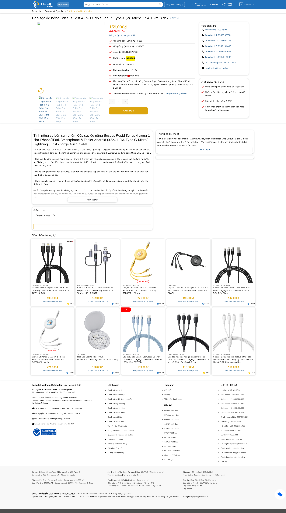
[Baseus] (130, 58)
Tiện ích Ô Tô (149, 483)
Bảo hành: (225, 430)
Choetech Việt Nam (172, 455)
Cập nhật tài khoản (115, 448)
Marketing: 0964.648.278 (231, 421)
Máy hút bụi (156, 486)
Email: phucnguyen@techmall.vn (234, 444)
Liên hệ (167, 394)
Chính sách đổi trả (115, 417)
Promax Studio (170, 437)
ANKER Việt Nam (171, 424)
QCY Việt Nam (170, 446)
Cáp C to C (195, 480)
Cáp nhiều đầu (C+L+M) (80, 11)
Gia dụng (186, 472)
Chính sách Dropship (116, 394)
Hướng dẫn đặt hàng (116, 453)
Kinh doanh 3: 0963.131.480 (218, 46)
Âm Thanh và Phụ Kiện (117, 472)
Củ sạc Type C (52, 472)
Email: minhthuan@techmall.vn (233, 453)
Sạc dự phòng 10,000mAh (74, 480)
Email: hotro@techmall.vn (216, 68)
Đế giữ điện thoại (128, 480)
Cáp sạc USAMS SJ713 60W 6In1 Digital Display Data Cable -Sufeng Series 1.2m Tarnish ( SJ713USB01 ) (95, 290)
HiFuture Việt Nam (171, 415)
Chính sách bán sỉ (115, 390)
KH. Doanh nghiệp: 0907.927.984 (220, 62)
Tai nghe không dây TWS (138, 472)
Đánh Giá (174, 18)
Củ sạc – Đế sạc (38, 472)
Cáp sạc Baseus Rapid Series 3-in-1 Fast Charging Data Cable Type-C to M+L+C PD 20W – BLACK (51, 290)
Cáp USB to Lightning (208, 483)
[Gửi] (160, 4)
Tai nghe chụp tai (157, 472)
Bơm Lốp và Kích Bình (117, 483)
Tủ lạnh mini (220, 475)
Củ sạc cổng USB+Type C (69, 472)
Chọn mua (128, 110)
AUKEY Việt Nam (171, 442)
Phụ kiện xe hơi (114, 480)
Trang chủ (36, 11)
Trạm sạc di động (86, 483)
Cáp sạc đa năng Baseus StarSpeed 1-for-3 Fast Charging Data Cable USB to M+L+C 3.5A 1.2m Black (232, 290)
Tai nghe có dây (129, 475)
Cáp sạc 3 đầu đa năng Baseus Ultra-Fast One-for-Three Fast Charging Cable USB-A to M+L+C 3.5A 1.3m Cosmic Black (188, 359)
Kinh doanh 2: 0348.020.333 (218, 40)
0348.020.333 (232, 435)
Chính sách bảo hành (116, 412)
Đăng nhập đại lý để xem (176, 93)
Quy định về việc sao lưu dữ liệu (120, 435)
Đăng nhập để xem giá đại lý (122, 35)
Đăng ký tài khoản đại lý (117, 444)
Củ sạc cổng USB (39, 475)
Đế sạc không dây (67, 475)
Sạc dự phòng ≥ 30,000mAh (66, 483)
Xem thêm (92, 199)
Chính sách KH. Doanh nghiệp (120, 399)
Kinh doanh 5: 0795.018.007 (218, 57)
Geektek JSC (169, 460)
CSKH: (223, 435)
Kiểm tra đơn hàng (115, 439)
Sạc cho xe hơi (53, 475)
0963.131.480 (239, 426)
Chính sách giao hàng (116, 403)
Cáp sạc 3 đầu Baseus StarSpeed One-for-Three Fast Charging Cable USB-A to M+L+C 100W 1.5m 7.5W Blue (143, 359)
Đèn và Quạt (197, 472)
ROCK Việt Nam (170, 433)
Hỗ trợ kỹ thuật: (227, 426)
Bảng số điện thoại (134, 483)
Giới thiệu (168, 390)
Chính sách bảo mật (116, 421)
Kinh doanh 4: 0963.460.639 (218, 51)
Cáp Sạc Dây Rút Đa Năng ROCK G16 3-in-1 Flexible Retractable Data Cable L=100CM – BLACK (188, 290)
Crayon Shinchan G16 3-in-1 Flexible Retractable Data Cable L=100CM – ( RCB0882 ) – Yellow (139, 290)
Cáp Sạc (186, 480)
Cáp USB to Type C (190, 483)
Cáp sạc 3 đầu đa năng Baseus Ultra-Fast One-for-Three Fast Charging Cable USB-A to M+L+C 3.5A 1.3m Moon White (233, 359)
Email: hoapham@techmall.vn (233, 457)
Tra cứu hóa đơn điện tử (117, 426)
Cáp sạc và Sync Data (55, 11)
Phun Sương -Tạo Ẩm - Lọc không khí (198, 475)
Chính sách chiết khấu (117, 408)
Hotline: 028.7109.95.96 (216, 29)
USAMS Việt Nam (171, 428)
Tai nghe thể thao (115, 475)
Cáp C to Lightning (208, 480)
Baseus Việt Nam (171, 410)
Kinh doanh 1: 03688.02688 (217, 35)
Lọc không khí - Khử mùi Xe (119, 486)
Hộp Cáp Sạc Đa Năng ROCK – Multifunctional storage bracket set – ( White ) (97, 358)
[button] (174, 4)
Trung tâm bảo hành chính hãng (121, 430)
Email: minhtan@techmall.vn (232, 448)
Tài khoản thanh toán (173, 399)
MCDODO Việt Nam (172, 451)
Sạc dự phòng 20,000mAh (42, 483)
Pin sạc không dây (55, 480)
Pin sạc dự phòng (39, 480)
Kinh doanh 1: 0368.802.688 (232, 394)
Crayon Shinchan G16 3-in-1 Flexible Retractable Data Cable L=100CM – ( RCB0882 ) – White (48, 359)
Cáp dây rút (187, 489)
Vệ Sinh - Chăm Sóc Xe (140, 486)
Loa (138, 475)
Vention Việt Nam (171, 419)
